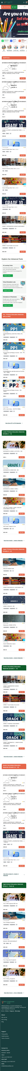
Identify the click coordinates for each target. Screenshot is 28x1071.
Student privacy (5, 1036)
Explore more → (8, 275)
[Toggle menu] (2, 2)
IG (3, 1011)
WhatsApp (17, 1011)
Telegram (11, 1011)
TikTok (7, 1011)
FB (2, 1011)
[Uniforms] (14, 23)
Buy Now (23, 78)
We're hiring (4, 1019)
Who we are (4, 1017)
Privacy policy (4, 1034)
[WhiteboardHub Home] (8, 2)
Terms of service (5, 1038)
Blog (2, 1021)
